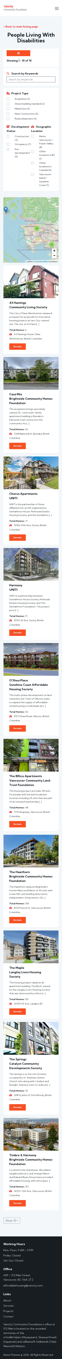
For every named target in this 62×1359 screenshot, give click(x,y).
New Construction (26, 113)
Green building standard (29, 103)
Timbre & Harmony (22, 1155)
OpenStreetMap (41, 261)
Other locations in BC (47, 155)
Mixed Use (22, 108)
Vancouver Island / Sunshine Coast (45, 180)
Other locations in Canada (45, 166)
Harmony (15, 585)
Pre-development (22, 153)
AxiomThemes (11, 1354)
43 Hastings (17, 303)
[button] (57, 8)
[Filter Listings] (18, 53)
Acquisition (22, 98)
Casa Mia (15, 394)
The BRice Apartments (25, 776)
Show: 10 (10, 1220)
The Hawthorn (19, 872)
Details (17, 346)
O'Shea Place (18, 680)
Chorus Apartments (23, 494)
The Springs (17, 1059)
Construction (22, 138)
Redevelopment (26, 118)
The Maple (16, 968)
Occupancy (23, 144)
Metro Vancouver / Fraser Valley (46, 142)
